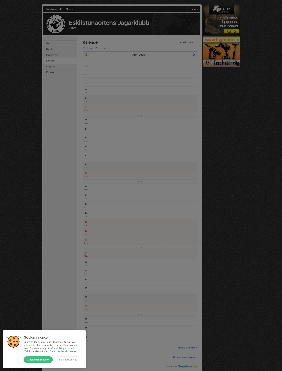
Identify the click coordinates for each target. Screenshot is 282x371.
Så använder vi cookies (63, 351)
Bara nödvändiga (68, 359)
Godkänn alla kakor (38, 359)
